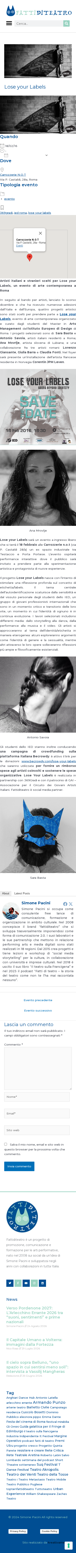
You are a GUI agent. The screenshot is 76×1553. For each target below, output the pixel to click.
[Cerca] (66, 23)
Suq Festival (47, 1465)
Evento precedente (38, 1000)
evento (9, 198)
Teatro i (12, 1479)
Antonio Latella (47, 1397)
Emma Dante (51, 1417)
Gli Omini (12, 1426)
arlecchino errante (19, 1402)
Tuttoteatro (43, 1489)
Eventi (19, 245)
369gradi (6, 212)
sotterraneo (27, 1464)
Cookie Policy (49, 1531)
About (5, 893)
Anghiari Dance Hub (20, 1397)
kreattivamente (59, 1542)
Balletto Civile (38, 1407)
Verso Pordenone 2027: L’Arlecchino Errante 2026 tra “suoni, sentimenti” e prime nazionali (34, 1315)
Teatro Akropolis (44, 1469)
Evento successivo (38, 1010)
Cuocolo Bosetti (33, 1412)
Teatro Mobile (56, 1479)
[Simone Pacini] (11, 911)
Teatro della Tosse (52, 1474)
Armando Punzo (49, 1402)
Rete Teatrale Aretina (22, 1455)
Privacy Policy (18, 1531)
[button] (9, 23)
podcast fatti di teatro (38, 1440)
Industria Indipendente (22, 1436)
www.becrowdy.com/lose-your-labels (49, 761)
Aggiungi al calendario (26, 155)
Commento (13, 1044)
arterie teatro (16, 1407)
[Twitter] (70, 903)
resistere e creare (30, 1450)
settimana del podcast (38, 1460)
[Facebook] (65, 903)
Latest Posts (22, 893)
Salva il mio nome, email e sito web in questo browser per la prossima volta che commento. (34, 1149)
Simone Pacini (36, 903)
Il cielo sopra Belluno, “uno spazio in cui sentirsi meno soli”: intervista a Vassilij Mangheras (37, 1367)
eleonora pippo (30, 1417)
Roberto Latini (50, 1455)
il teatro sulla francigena (41, 1431)
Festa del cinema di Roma (25, 1421)
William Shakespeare (41, 1493)
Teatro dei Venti (21, 1474)
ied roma (20, 212)
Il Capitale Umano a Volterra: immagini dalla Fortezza (34, 1342)
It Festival (46, 1436)
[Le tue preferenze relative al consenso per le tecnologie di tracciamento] (69, 1546)
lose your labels (39, 212)
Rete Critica (54, 1450)
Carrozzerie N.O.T (13, 174)
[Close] (40, 233)
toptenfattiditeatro (20, 1489)
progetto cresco (26, 1445)
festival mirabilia (57, 1421)
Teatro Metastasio (31, 1479)
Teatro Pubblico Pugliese (24, 1484)
